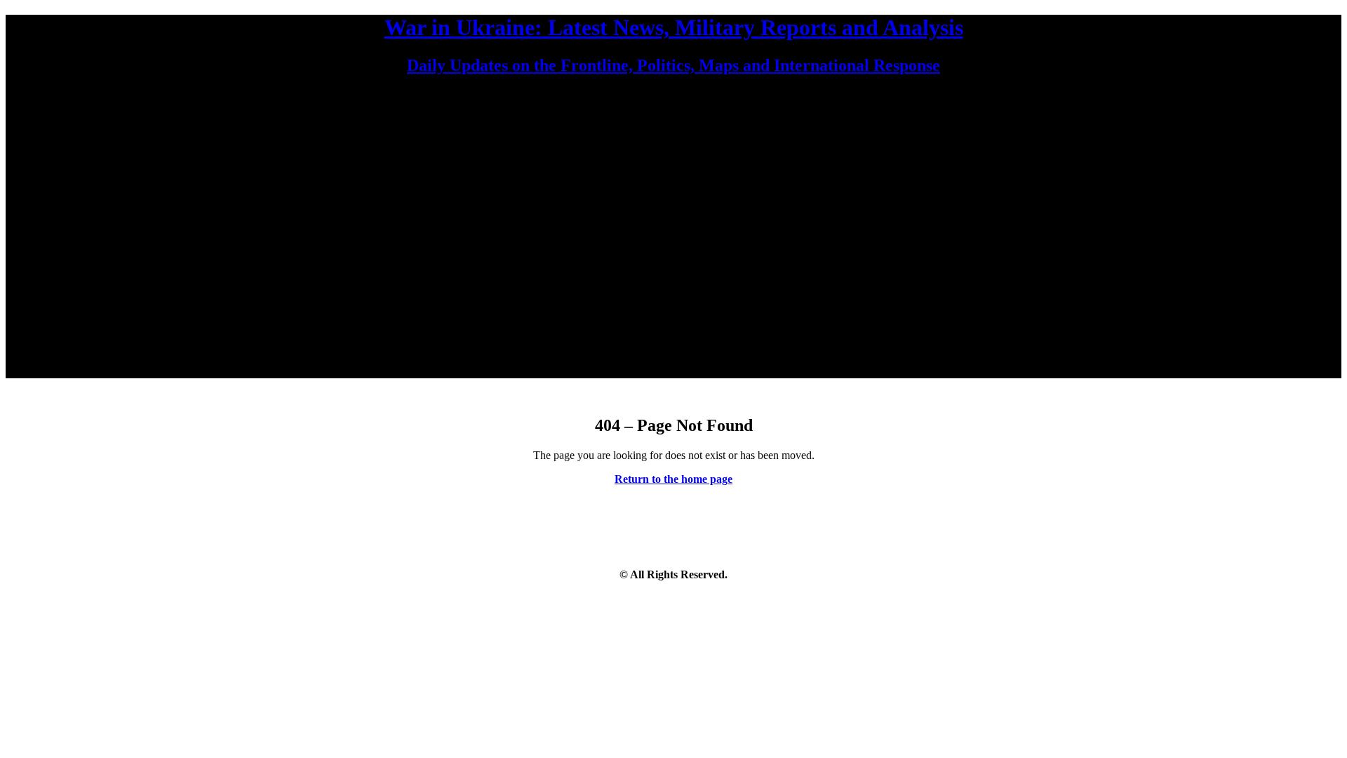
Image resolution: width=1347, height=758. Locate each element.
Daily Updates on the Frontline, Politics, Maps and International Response (673, 65)
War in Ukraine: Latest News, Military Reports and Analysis (673, 27)
